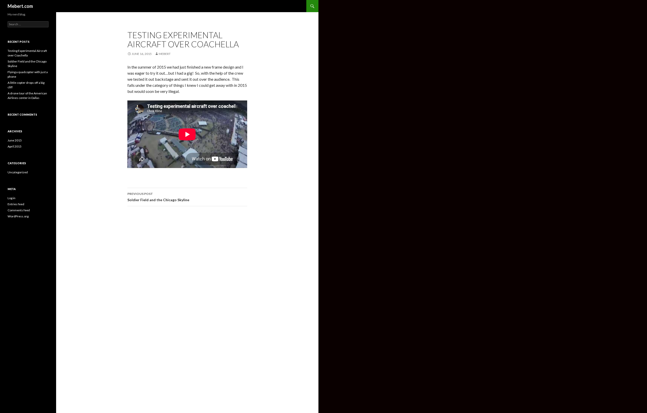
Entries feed (16, 204)
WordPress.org (18, 216)
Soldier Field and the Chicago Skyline (158, 197)
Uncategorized (18, 172)
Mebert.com (20, 6)
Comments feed (19, 210)
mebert (165, 54)
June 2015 (15, 140)
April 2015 (14, 146)
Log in (11, 198)
